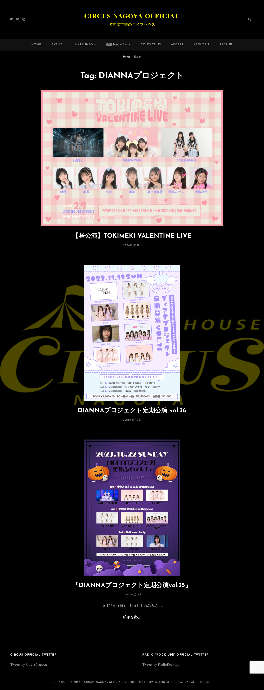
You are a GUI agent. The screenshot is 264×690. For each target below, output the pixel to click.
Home (36, 44)
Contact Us (151, 44)
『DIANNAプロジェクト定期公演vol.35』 (132, 585)
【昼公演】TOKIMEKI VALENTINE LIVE (131, 236)
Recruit (226, 44)
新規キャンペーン (118, 44)
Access (177, 44)
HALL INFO (84, 44)
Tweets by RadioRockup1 (161, 664)
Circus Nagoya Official (132, 16)
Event (57, 44)
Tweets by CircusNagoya (28, 664)
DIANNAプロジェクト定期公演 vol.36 (132, 411)
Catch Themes (200, 682)
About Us (201, 44)
